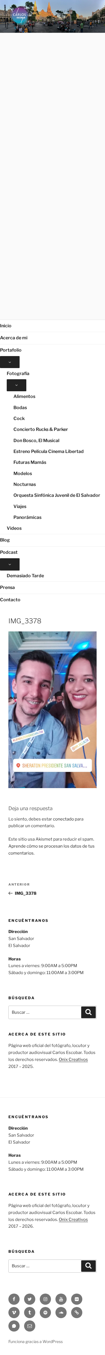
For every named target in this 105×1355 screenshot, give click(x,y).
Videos (14, 528)
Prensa (7, 587)
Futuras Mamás (29, 462)
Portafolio (11, 350)
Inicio (5, 325)
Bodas (20, 407)
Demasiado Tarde (25, 575)
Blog (5, 540)
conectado (63, 819)
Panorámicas (27, 517)
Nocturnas (24, 484)
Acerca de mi (13, 337)
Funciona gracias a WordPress (35, 1341)
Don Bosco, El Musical (36, 440)
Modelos (22, 473)
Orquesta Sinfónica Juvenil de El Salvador (56, 495)
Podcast (9, 552)
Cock (19, 418)
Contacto (10, 599)
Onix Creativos (73, 1059)
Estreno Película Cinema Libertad (48, 451)
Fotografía (18, 373)
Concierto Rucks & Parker (40, 429)
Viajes (19, 506)
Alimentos (24, 396)
